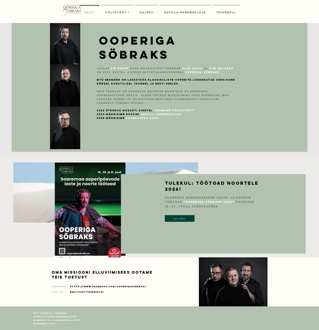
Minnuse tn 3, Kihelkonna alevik (56, 320)
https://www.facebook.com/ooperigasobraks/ (108, 286)
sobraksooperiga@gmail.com (55, 317)
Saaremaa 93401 (44, 324)
